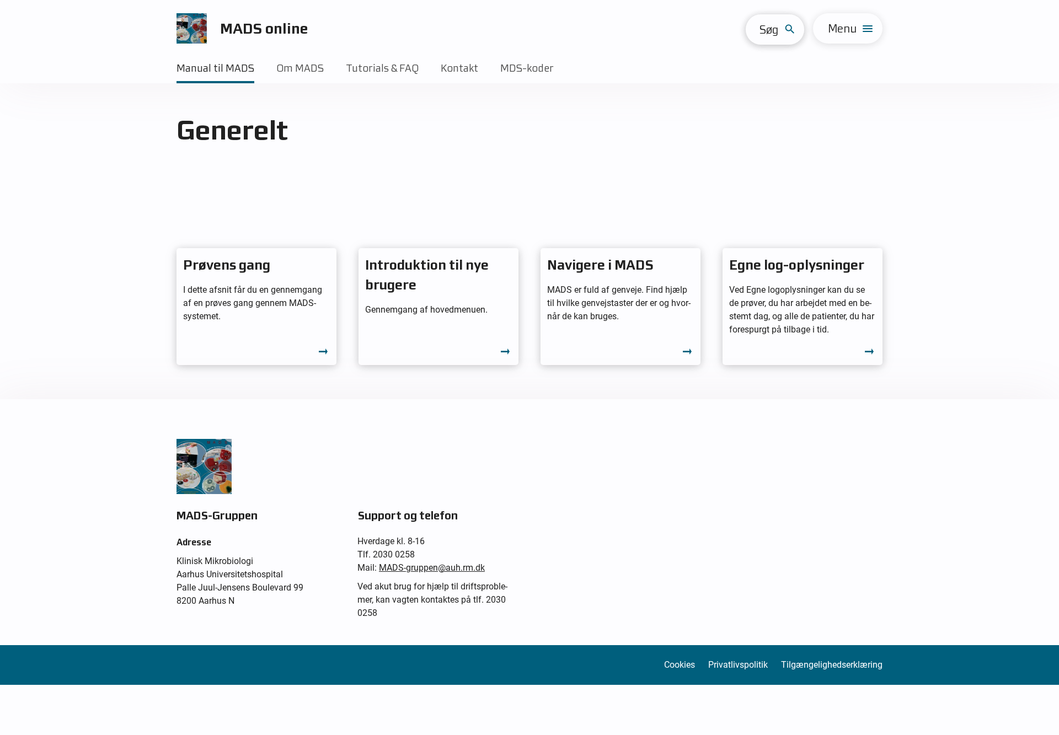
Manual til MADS (215, 68)
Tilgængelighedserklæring (831, 664)
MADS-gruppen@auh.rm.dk (432, 567)
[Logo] (191, 28)
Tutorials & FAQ (382, 68)
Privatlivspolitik (738, 664)
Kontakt (459, 68)
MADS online (264, 28)
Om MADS (300, 68)
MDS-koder (527, 68)
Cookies (679, 664)
